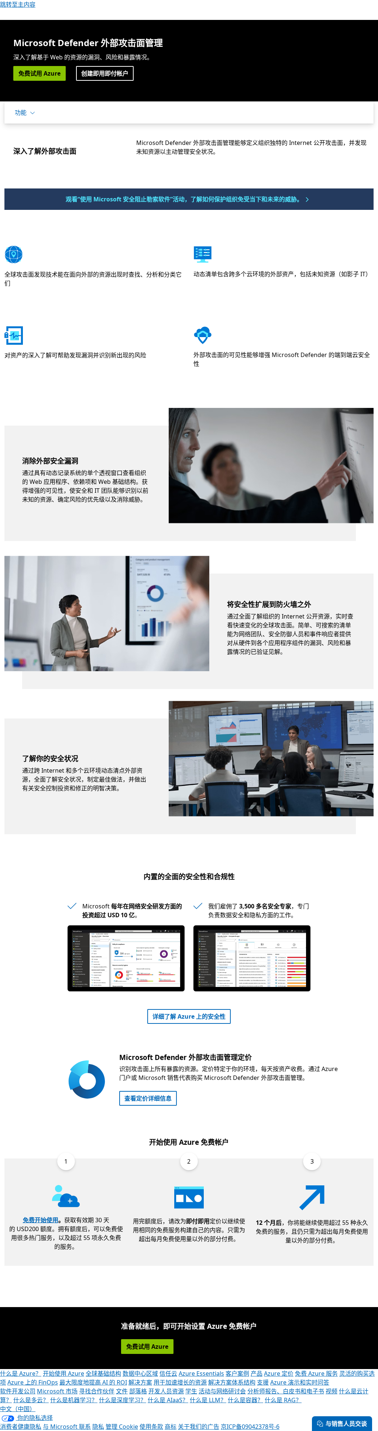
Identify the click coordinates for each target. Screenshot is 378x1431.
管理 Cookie (122, 1427)
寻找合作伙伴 (96, 1391)
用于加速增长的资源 (180, 1382)
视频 (331, 1391)
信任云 (168, 1373)
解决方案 (140, 1382)
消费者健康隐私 (20, 1427)
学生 (191, 1391)
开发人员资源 (166, 1391)
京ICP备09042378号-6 (250, 1427)
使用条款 (151, 1427)
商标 (170, 1427)
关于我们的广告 (198, 1427)
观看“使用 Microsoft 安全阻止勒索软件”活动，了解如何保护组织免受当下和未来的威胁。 (184, 199)
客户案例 (237, 1373)
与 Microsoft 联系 (67, 1427)
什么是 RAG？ (283, 1400)
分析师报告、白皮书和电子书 (285, 1391)
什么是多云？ (31, 1400)
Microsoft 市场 (57, 1391)
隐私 (98, 1427)
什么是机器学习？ (73, 1400)
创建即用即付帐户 (104, 73)
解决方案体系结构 (231, 1382)
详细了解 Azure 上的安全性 (189, 1016)
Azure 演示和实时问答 (299, 1382)
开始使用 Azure (63, 1373)
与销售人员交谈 (346, 1424)
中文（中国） (17, 1409)
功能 (21, 112)
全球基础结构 (103, 1373)
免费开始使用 (40, 1220)
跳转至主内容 (17, 4)
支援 (263, 1382)
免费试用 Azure (39, 73)
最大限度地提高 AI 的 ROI (93, 1382)
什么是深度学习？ (122, 1400)
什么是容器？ (245, 1400)
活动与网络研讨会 (222, 1391)
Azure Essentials (201, 1373)
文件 (122, 1391)
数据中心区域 (140, 1373)
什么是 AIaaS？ (168, 1400)
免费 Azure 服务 (316, 1373)
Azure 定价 (278, 1373)
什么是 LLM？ (208, 1400)
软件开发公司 (17, 1391)
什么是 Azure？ (20, 1373)
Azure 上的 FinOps (32, 1382)
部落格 (138, 1391)
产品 (256, 1373)
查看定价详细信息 (148, 1098)
